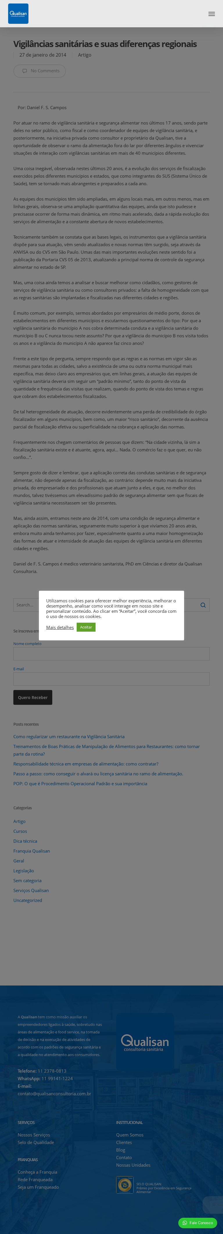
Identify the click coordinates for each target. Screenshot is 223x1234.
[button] (211, 14)
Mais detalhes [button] (60, 627)
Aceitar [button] (86, 627)
